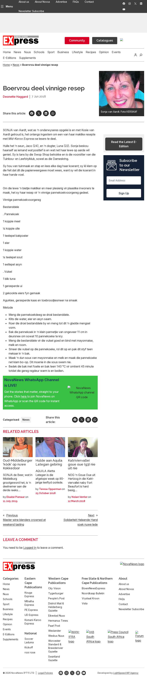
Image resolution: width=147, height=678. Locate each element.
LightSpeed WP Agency (125, 673)
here (24, 396)
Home (6, 64)
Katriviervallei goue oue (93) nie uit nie (81, 464)
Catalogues (104, 40)
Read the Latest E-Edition (124, 144)
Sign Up (124, 193)
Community (77, 40)
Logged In (29, 547)
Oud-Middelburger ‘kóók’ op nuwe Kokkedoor (17, 464)
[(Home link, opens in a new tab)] (19, 566)
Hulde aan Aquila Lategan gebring (48, 462)
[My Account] (135, 55)
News (16, 64)
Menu (9, 6)
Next (91, 515)
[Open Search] (141, 55)
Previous (12, 515)
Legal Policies (45, 673)
